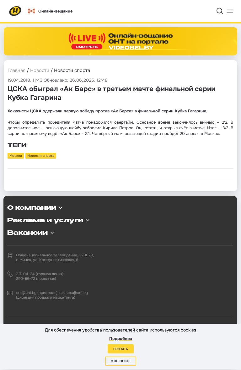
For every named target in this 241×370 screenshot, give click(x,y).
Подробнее (120, 338)
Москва (15, 155)
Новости (39, 70)
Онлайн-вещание (55, 11)
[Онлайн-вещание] (120, 41)
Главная (16, 70)
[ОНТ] (15, 11)
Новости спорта (40, 155)
